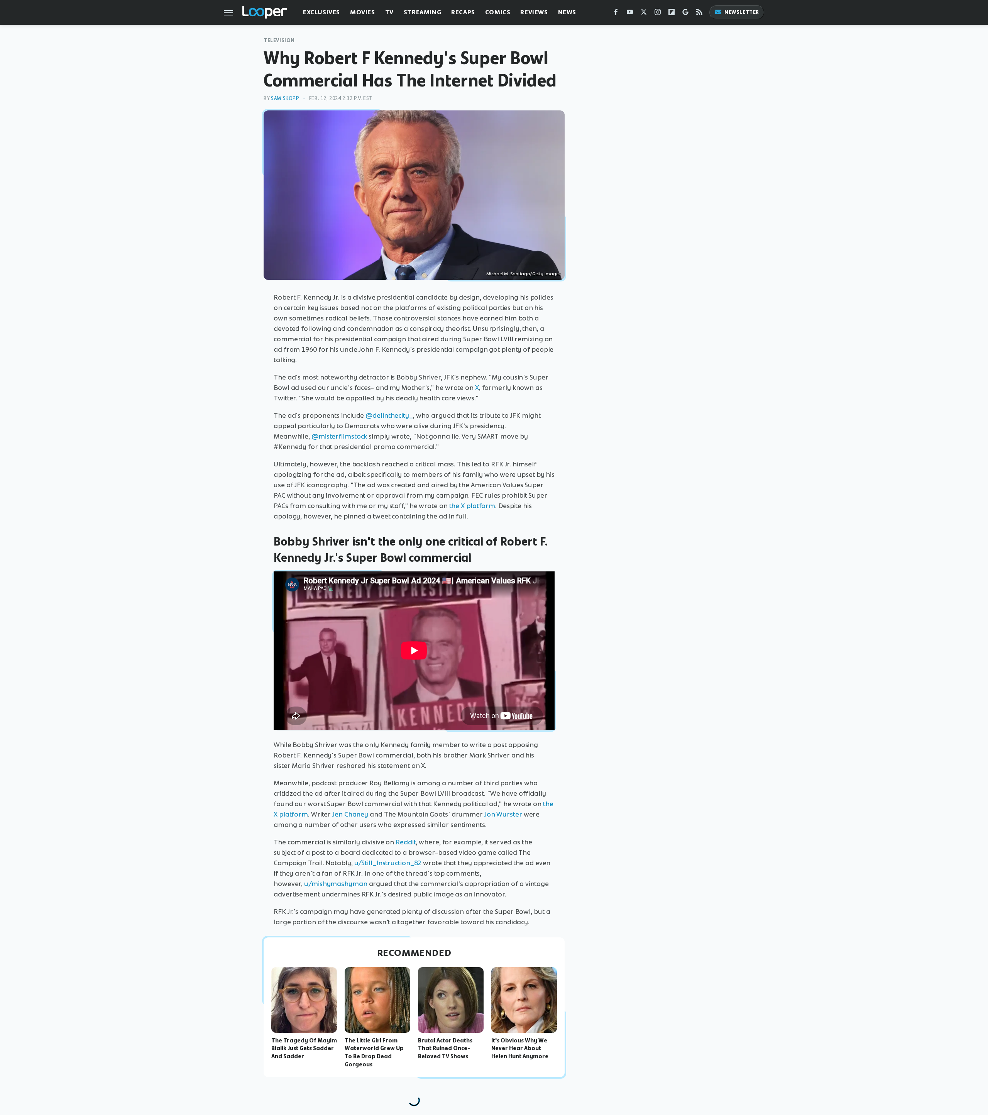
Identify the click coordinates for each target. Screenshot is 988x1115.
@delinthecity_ (389, 415)
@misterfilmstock (339, 436)
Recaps (463, 12)
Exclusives (321, 12)
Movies (362, 12)
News (567, 12)
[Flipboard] (671, 13)
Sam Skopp (285, 98)
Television (279, 40)
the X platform (472, 505)
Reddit (406, 842)
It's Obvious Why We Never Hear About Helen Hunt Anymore (519, 1049)
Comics (498, 12)
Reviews (534, 12)
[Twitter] (644, 13)
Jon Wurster (503, 814)
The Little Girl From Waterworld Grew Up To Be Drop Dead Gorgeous (374, 1052)
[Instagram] (657, 13)
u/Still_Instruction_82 (388, 863)
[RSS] (699, 13)
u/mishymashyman (335, 883)
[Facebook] (616, 13)
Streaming (422, 12)
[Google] (685, 13)
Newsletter (741, 12)
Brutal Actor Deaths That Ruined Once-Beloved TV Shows (445, 1049)
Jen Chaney (350, 814)
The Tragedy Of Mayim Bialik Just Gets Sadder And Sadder (304, 1049)
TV (389, 12)
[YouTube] (630, 13)
